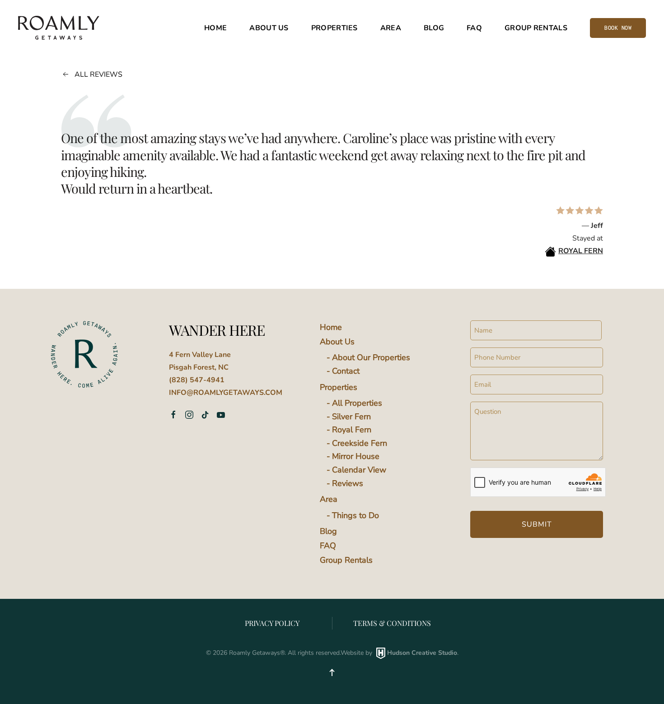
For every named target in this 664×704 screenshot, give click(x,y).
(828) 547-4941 (196, 380)
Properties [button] (334, 28)
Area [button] (390, 28)
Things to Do (355, 515)
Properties (338, 387)
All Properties (357, 403)
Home (215, 28)
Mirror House (355, 456)
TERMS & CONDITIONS (392, 623)
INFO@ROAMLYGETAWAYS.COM (225, 393)
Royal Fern (351, 429)
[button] (332, 672)
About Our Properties (371, 357)
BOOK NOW (617, 27)
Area (328, 499)
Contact (346, 371)
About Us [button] (268, 28)
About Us (337, 341)
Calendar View (359, 469)
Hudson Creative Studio (422, 652)
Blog (434, 28)
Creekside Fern (359, 443)
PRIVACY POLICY (272, 623)
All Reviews (98, 74)
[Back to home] (58, 28)
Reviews (347, 483)
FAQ (474, 28)
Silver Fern (351, 416)
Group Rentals (536, 28)
